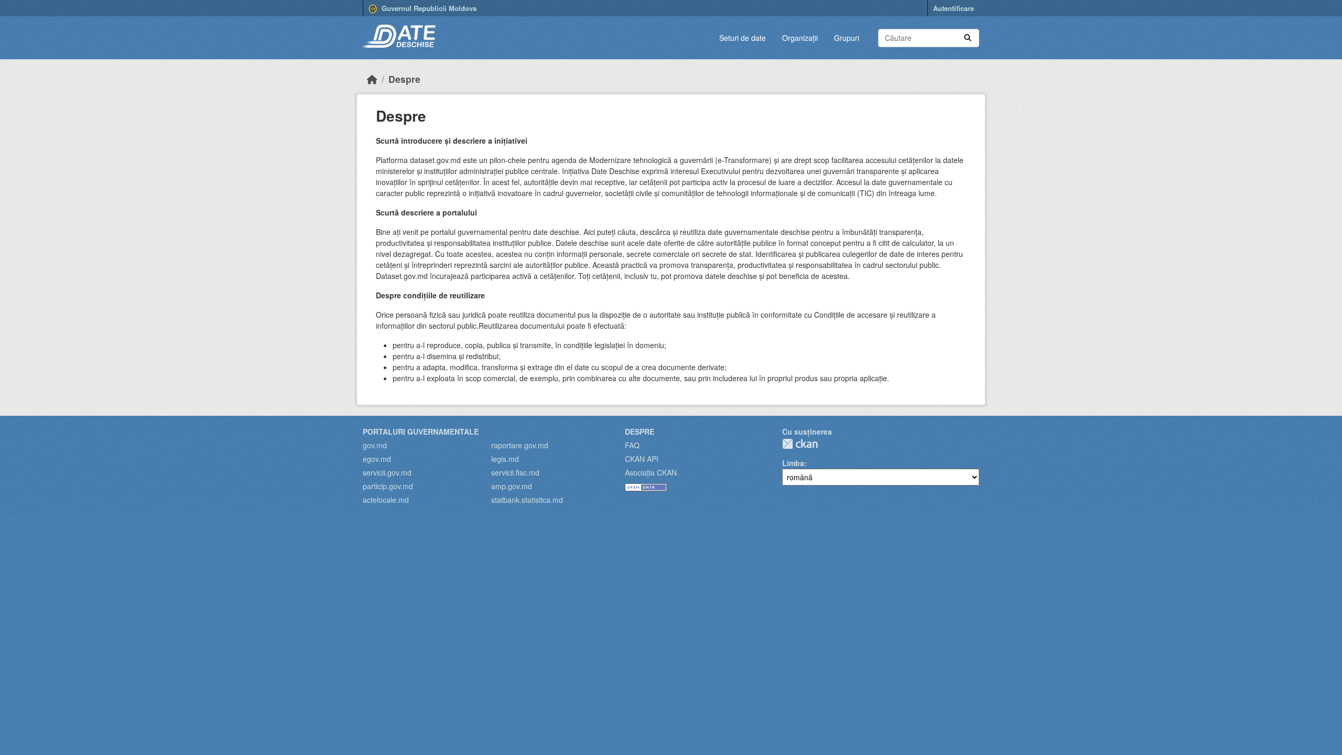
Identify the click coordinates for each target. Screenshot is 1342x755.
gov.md (375, 445)
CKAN (800, 443)
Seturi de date (742, 38)
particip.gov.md (388, 486)
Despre (404, 78)
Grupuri (846, 38)
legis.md (505, 459)
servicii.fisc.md (515, 472)
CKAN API (641, 459)
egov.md (377, 459)
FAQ (632, 445)
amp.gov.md (511, 486)
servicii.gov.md (387, 472)
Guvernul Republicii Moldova (428, 8)
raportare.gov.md (519, 445)
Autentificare (953, 8)
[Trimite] (967, 38)
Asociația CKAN (651, 472)
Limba (793, 463)
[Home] (372, 78)
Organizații (800, 38)
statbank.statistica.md (527, 499)
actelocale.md (386, 499)
